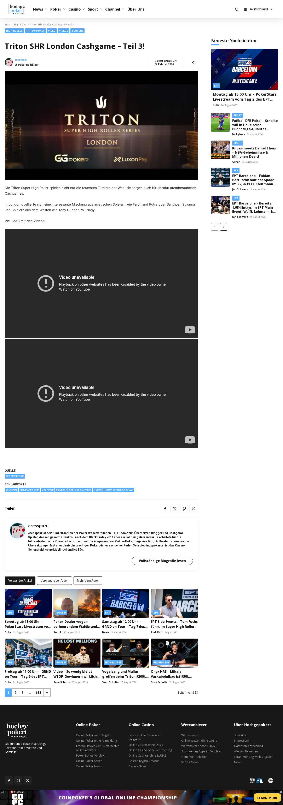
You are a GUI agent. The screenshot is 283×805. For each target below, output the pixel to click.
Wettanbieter (190, 735)
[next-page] (47, 692)
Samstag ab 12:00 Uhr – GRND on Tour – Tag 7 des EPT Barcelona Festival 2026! (125, 626)
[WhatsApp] (194, 509)
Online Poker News (89, 766)
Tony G (98, 490)
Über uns (240, 735)
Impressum (241, 740)
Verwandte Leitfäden (54, 580)
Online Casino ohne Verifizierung (150, 750)
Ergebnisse (161, 662)
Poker (55, 9)
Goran (236, 162)
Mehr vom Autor (88, 580)
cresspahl (21, 59)
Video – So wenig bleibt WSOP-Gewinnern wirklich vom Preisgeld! (75, 676)
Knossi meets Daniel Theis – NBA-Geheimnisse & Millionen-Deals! (254, 152)
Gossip (61, 612)
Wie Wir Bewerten (246, 751)
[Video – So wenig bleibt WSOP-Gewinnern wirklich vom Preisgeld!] (76, 653)
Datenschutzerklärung (248, 746)
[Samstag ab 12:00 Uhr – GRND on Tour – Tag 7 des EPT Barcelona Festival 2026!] (125, 603)
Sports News (189, 762)
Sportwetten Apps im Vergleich (201, 751)
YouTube (77, 30)
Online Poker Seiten (89, 761)
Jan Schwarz (240, 189)
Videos (63, 30)
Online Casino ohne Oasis (146, 745)
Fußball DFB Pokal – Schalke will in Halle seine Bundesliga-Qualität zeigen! (255, 126)
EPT (10, 612)
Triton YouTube (15, 476)
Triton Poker (35, 30)
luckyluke (238, 134)
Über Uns (135, 9)
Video (52, 30)
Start (7, 24)
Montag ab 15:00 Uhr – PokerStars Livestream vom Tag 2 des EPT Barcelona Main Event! (245, 99)
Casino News (137, 766)
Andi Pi (57, 632)
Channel (112, 9)
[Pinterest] (184, 509)
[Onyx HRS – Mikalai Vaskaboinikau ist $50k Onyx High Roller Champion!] (174, 653)
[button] (236, 9)
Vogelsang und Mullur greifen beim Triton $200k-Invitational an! (124, 676)
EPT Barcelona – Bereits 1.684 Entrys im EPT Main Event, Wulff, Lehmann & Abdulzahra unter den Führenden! (252, 211)
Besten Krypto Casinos (144, 761)
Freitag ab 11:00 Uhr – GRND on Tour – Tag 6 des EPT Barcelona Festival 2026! (28, 676)
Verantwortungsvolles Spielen (253, 757)
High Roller (20, 24)
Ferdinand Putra (29, 490)
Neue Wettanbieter (194, 757)
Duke (8, 632)
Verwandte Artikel (20, 580)
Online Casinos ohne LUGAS (147, 755)
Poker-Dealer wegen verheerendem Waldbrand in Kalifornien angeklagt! (75, 626)
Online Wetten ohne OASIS (199, 740)
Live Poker (48, 490)
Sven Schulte (61, 682)
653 (38, 693)
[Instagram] (18, 780)
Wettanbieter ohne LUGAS (198, 746)
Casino (74, 9)
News (38, 9)
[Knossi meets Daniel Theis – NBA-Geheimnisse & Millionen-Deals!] (220, 150)
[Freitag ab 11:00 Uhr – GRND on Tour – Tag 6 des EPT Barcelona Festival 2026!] (28, 653)
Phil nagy (61, 490)
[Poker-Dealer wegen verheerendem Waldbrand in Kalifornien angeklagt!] (76, 603)
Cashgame (11, 490)
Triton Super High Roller (118, 490)
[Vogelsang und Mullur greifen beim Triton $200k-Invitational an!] (125, 653)
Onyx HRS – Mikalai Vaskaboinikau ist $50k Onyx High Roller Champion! (174, 676)
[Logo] (19, 9)
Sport (93, 9)
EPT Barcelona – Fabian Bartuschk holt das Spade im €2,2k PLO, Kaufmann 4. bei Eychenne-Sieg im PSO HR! (254, 184)
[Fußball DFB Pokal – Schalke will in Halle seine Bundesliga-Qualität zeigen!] (220, 122)
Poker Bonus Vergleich (91, 755)
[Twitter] (175, 509)
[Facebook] (165, 509)
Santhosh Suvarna (80, 490)
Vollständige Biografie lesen (162, 560)
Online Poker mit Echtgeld (93, 735)
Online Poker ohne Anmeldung (96, 740)
